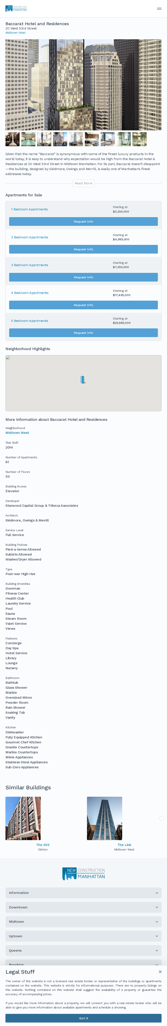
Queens (15, 950)
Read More (83, 183)
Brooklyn (16, 965)
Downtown (18, 907)
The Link (124, 845)
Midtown (16, 921)
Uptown (15, 936)
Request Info (83, 221)
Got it (83, 1018)
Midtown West (15, 32)
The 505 (43, 845)
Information (19, 893)
